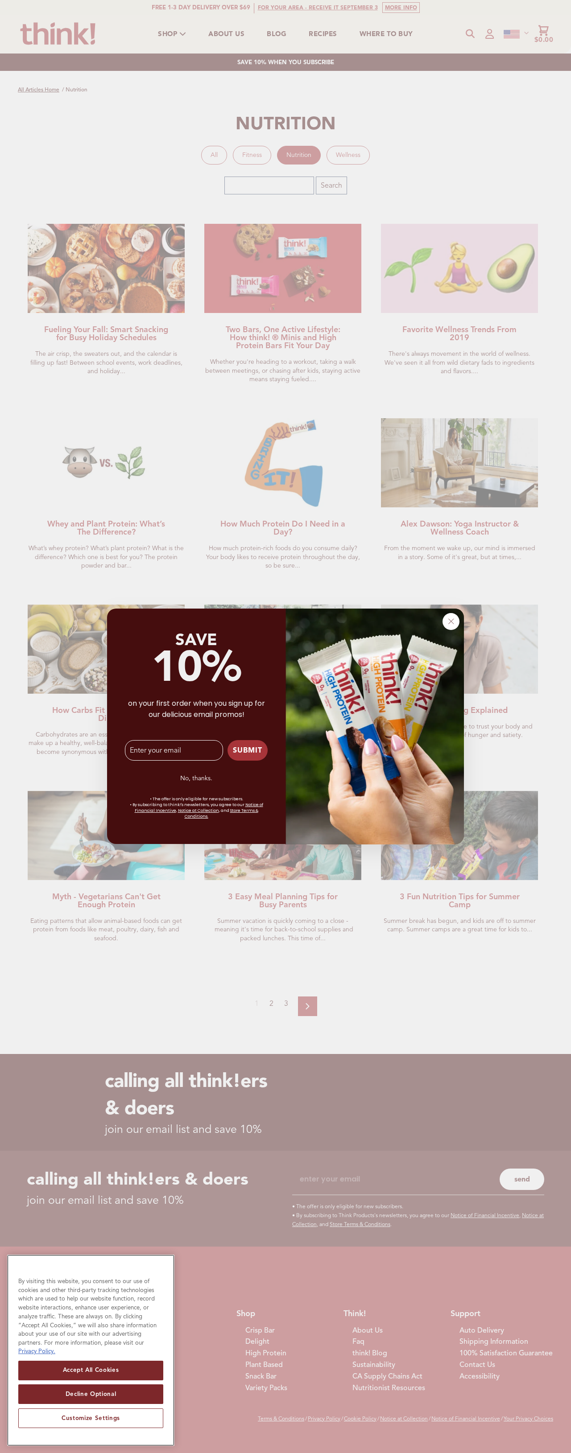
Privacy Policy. (36, 1351)
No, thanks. (196, 778)
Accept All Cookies (91, 1370)
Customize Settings (91, 1418)
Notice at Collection (198, 811)
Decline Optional (91, 1394)
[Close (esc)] (451, 621)
